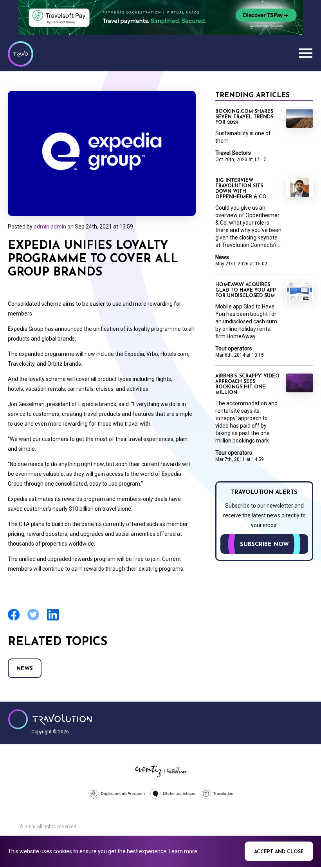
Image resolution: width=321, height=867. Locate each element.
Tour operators (233, 348)
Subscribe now (264, 545)
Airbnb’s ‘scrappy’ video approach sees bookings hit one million (247, 384)
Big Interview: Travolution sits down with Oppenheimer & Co (241, 189)
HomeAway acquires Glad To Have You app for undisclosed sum (245, 290)
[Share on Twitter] (33, 619)
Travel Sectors (233, 153)
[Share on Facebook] (14, 619)
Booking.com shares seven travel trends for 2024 (244, 117)
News (24, 669)
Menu (305, 53)
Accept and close (279, 852)
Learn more (183, 851)
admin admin (50, 226)
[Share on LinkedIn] (53, 619)
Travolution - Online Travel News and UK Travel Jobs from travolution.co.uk (50, 719)
